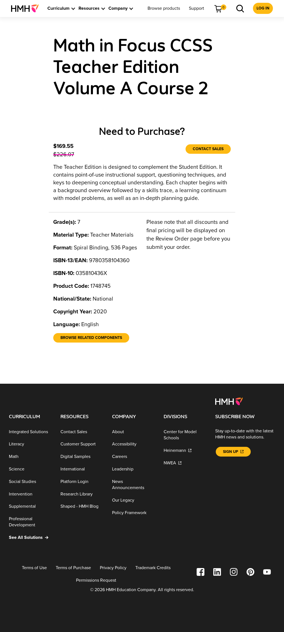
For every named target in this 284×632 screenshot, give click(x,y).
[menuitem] (27, 8)
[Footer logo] (229, 401)
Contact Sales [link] (208, 149)
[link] (27, 8)
